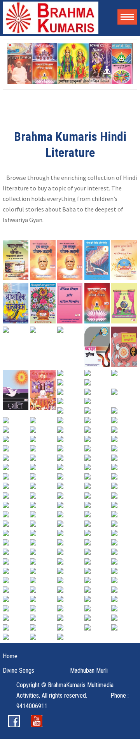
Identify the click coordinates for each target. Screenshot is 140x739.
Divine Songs (18, 670)
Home (10, 656)
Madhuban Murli (89, 670)
